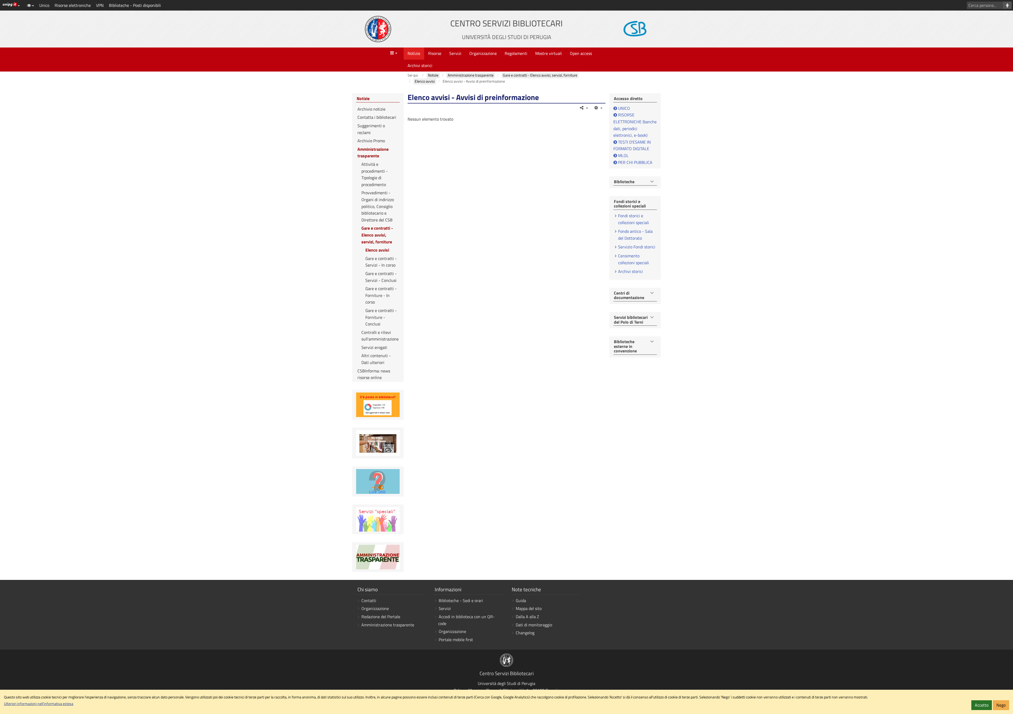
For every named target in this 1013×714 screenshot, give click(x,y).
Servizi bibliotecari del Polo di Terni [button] (631, 319)
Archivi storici (420, 65)
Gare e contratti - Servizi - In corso (381, 261)
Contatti (368, 600)
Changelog (525, 633)
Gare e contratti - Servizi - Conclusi (381, 276)
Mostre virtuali (548, 53)
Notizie (414, 53)
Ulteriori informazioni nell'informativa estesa (38, 703)
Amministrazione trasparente (373, 152)
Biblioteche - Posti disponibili (135, 5)
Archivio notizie (371, 109)
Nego (1001, 705)
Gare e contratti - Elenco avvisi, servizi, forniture (377, 235)
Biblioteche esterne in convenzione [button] (625, 346)
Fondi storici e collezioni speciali (633, 219)
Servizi (455, 53)
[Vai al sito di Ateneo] (378, 29)
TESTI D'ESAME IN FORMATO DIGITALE (632, 145)
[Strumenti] (598, 108)
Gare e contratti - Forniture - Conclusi (381, 317)
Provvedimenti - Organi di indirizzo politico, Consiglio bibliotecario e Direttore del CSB (377, 206)
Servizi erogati (374, 347)
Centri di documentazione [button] (629, 295)
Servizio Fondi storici (636, 247)
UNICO (624, 108)
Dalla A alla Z (527, 616)
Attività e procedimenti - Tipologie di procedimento (374, 174)
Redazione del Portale (380, 616)
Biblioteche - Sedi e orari (461, 600)
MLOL (623, 155)
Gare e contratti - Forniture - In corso (381, 295)
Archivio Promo (371, 141)
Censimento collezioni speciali (633, 259)
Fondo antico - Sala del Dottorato (635, 234)
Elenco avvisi (377, 250)
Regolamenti (516, 53)
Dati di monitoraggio (534, 625)
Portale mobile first (456, 639)
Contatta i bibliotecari (376, 117)
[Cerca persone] (1007, 5)
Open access (581, 53)
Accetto (981, 705)
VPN (100, 5)
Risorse (434, 53)
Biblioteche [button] (624, 181)
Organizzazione (483, 53)
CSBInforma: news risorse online (373, 374)
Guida (521, 600)
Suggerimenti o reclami (371, 129)
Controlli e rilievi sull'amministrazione (380, 335)
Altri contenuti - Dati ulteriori (376, 359)
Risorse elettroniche (73, 5)
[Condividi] (583, 108)
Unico (44, 5)
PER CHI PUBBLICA (634, 162)
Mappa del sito (529, 608)
